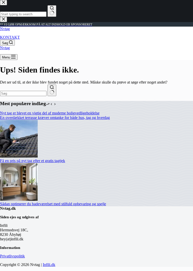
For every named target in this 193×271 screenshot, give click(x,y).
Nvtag (5, 29)
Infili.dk (49, 264)
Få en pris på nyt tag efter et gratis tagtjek (32, 161)
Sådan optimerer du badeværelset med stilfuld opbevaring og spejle (53, 204)
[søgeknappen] (51, 90)
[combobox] (23, 93)
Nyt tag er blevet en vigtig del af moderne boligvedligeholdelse (50, 113)
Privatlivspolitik (12, 256)
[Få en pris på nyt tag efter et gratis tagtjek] (19, 156)
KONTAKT (10, 37)
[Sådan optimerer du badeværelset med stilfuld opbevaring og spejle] (19, 199)
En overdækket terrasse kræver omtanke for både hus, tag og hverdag (55, 117)
